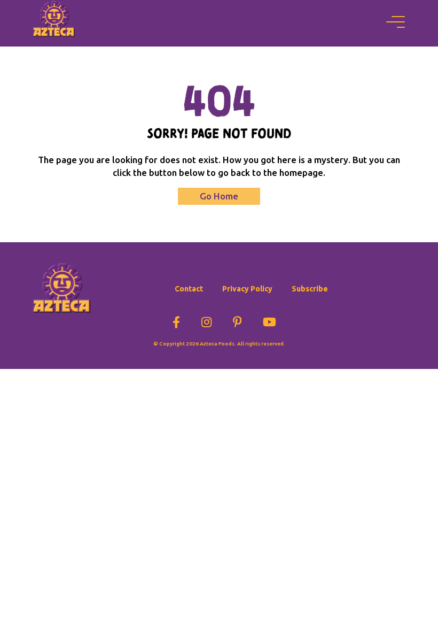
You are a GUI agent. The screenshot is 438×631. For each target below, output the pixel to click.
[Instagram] (206, 320)
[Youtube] (269, 320)
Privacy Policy (247, 288)
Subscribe (310, 288)
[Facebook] (176, 320)
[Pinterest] (237, 320)
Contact (189, 288)
